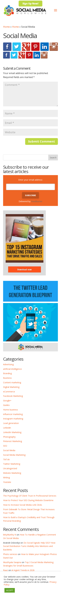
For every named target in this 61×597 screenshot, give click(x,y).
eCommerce (9, 391)
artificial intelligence (12, 369)
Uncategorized (10, 468)
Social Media (9, 450)
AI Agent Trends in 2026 (23, 570)
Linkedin (7, 427)
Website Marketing (12, 473)
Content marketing (12, 382)
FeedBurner (36, 201)
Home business (10, 409)
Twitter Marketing (11, 463)
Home (6, 26)
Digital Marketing (11, 387)
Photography (9, 436)
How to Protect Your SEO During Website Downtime (28, 500)
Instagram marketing (13, 418)
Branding (7, 373)
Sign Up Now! (30, 3)
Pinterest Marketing (12, 441)
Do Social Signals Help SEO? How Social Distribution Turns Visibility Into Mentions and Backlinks (29, 546)
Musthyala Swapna (12, 562)
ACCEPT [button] (9, 590)
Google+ (7, 400)
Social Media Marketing (14, 454)
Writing (6, 477)
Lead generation (11, 423)
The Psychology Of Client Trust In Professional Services (29, 495)
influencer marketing (13, 414)
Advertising (8, 364)
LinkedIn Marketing (12, 432)
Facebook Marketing (13, 396)
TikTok (6, 459)
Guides (6, 405)
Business (7, 378)
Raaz (5, 570)
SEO (5, 445)
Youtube (7, 482)
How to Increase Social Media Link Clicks (22, 504)
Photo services (10, 554)
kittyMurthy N (9, 534)
